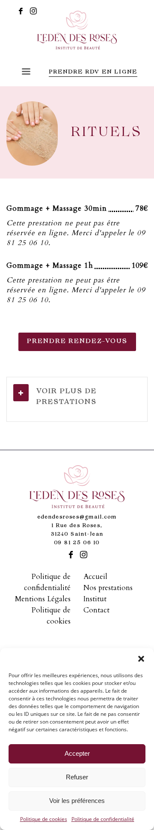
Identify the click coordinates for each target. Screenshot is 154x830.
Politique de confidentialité (102, 819)
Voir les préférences (77, 800)
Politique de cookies (43, 819)
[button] (141, 658)
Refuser (77, 777)
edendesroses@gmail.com (77, 517)
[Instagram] (33, 10)
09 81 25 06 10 (77, 543)
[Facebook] (20, 10)
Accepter (77, 753)
